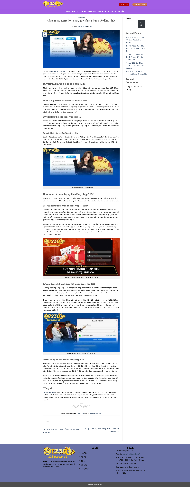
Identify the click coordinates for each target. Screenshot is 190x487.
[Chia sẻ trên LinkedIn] (88, 406)
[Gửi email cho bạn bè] (81, 406)
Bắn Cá (75, 12)
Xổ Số (110, 12)
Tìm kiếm (128, 18)
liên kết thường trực (95, 413)
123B (68, 12)
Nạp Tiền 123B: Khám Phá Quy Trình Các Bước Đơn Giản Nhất (136, 48)
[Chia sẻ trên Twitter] (77, 406)
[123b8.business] (53, 4)
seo (91, 26)
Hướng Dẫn (119, 12)
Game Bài (92, 12)
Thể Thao (102, 12)
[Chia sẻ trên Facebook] (74, 406)
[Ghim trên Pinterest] (85, 406)
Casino (83, 12)
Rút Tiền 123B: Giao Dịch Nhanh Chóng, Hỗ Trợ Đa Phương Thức (134, 56)
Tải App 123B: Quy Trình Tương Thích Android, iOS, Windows (135, 65)
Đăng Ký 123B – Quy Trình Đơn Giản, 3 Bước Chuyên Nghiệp (135, 39)
